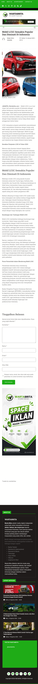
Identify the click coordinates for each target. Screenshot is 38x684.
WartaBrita (16, 13)
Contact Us (28, 1)
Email (4, 355)
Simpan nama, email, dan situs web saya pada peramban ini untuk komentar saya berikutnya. (18, 375)
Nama (4, 346)
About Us (9, 1)
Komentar (5, 325)
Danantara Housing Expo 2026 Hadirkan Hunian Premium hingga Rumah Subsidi (17, 596)
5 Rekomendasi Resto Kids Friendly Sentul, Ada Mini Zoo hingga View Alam (19, 614)
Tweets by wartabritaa (9, 481)
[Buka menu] (3, 27)
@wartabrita (11, 647)
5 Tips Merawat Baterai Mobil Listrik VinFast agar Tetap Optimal (18, 633)
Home (3, 1)
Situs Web (5, 365)
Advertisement (18, 1)
